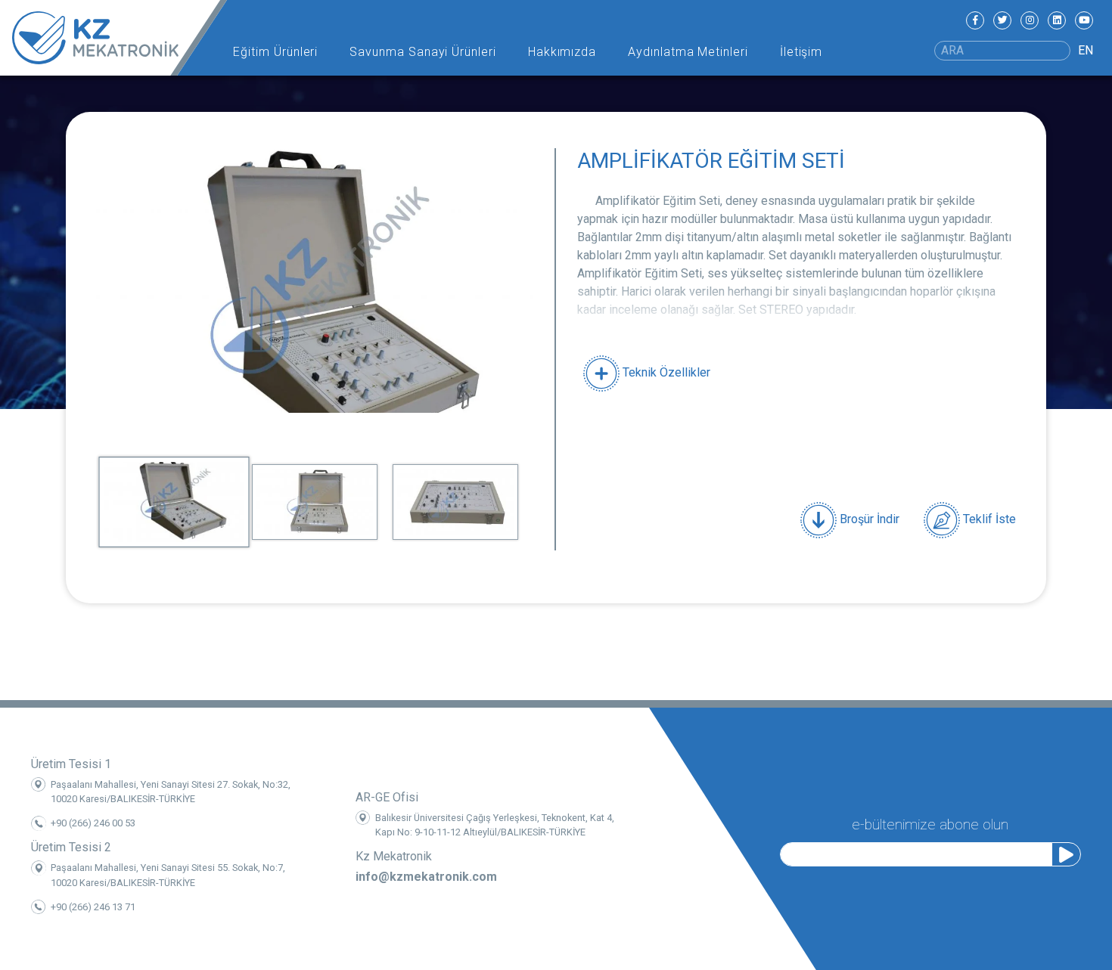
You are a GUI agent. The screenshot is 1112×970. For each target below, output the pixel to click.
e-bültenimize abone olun (930, 824)
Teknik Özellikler (665, 372)
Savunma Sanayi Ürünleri (422, 52)
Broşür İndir (868, 519)
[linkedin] (1057, 20)
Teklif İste (988, 519)
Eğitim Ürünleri (275, 52)
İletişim (801, 52)
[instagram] (1029, 20)
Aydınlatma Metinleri (688, 52)
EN (1085, 50)
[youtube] (1084, 20)
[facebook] (975, 20)
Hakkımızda (562, 52)
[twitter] (1002, 20)
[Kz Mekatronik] (113, 38)
